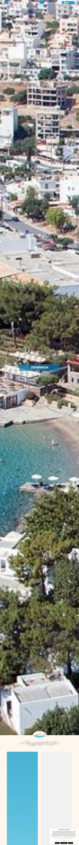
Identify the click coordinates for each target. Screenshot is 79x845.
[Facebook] (63, 2)
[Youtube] (66, 2)
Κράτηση (71, 2)
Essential (56, 837)
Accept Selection (64, 842)
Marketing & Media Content (69, 837)
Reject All (57, 842)
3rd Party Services (65, 840)
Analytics (61, 837)
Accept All (70, 842)
